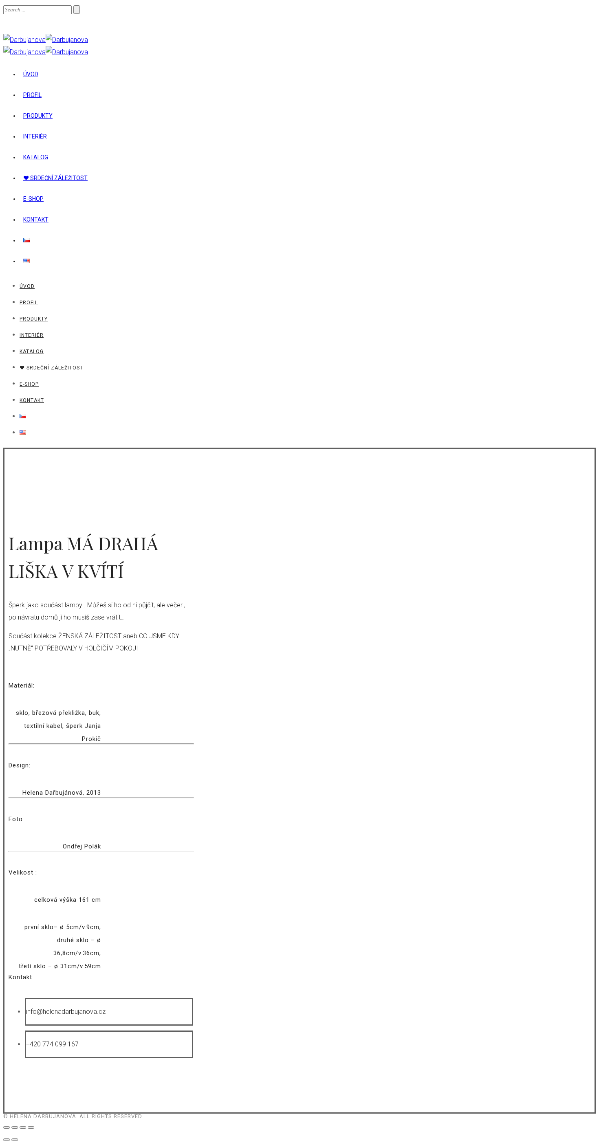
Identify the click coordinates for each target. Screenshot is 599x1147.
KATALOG (35, 157)
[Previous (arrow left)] (6, 1139)
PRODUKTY (38, 115)
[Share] (14, 1127)
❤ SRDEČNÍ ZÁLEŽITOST (55, 178)
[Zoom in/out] (31, 1127)
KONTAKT (35, 219)
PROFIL (32, 95)
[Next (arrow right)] (14, 1139)
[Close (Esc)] (6, 1127)
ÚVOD (30, 74)
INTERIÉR (35, 136)
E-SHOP (33, 199)
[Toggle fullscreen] (23, 1127)
